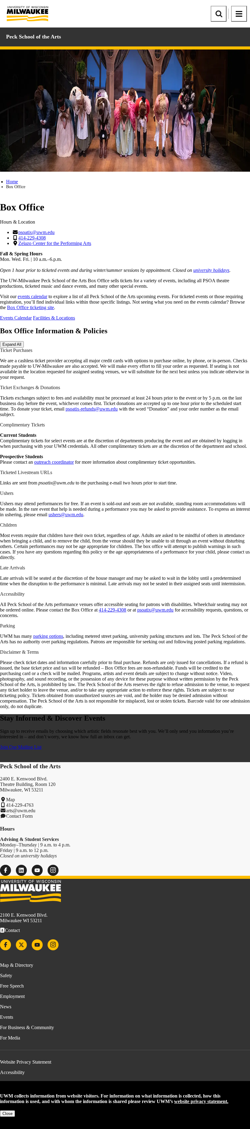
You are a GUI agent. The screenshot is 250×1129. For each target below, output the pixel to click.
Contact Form (19, 816)
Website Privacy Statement (25, 1062)
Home (12, 181)
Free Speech (12, 985)
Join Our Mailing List (20, 747)
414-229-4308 (32, 237)
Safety (6, 975)
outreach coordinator (54, 462)
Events (6, 1017)
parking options (48, 636)
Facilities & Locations (54, 317)
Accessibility (12, 1072)
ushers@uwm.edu (65, 514)
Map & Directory (16, 965)
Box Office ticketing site (30, 307)
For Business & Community (27, 1027)
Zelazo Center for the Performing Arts (54, 243)
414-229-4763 (20, 805)
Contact (12, 930)
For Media (10, 1037)
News (5, 1006)
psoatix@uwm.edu (36, 232)
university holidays (211, 270)
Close (7, 1113)
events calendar (32, 296)
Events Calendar (16, 317)
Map (10, 799)
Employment (12, 996)
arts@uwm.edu (20, 810)
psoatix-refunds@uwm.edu (92, 408)
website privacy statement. (201, 1101)
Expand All (11, 344)
